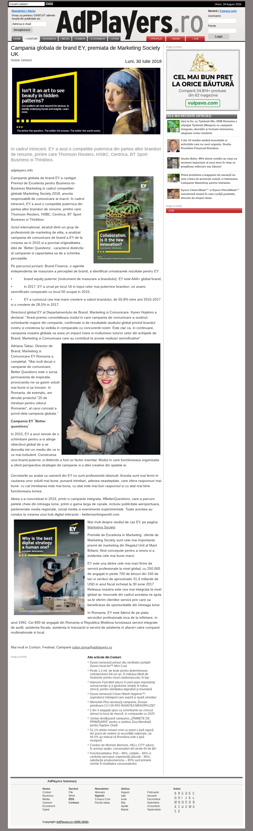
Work (72, 795)
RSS (71, 799)
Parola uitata (102, 802)
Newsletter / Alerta (23, 10)
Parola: (212, 25)
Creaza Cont (102, 799)
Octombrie (153, 806)
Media (46, 799)
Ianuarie (152, 795)
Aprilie (124, 806)
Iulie (123, 795)
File (71, 792)
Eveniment (48, 806)
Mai (123, 802)
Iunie (124, 799)
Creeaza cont (228, 10)
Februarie (153, 792)
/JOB (171, 210)
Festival (15, 59)
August (125, 792)
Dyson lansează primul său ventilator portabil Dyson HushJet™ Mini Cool (120, 664)
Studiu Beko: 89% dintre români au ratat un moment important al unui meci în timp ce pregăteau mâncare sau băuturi (209, 162)
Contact (74, 802)
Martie (124, 809)
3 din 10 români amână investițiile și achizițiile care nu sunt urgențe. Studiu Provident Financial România (206, 144)
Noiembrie (153, 802)
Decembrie (153, 799)
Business (48, 795)
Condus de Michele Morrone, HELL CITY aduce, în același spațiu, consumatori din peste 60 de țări (123, 746)
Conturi (46, 792)
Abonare (100, 792)
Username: (214, 15)
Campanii (26, 59)
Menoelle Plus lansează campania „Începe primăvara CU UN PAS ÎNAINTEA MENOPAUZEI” (122, 703)
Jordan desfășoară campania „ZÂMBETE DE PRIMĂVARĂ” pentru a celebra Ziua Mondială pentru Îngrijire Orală (120, 722)
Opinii (45, 809)
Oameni (47, 802)
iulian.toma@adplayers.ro (92, 647)
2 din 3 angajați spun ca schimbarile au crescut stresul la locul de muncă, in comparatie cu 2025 (122, 712)
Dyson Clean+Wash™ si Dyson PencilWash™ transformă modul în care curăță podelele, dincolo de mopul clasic (210, 194)
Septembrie (154, 809)
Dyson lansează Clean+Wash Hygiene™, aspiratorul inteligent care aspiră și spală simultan (123, 695)
